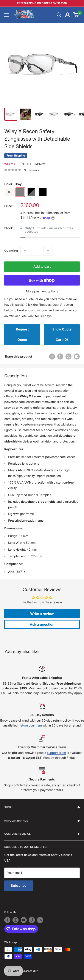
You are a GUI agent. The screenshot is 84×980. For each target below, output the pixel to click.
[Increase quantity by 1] (48, 250)
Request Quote (22, 334)
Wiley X (10, 164)
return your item (30, 725)
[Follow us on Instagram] (15, 920)
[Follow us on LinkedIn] (40, 920)
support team (56, 752)
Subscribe (18, 885)
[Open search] (59, 14)
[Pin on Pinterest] (60, 356)
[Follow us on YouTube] (24, 920)
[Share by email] (77, 356)
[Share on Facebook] (52, 356)
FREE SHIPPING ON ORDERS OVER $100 (42, 3)
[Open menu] (6, 15)
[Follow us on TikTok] (32, 920)
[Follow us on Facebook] (7, 920)
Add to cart (42, 266)
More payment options (42, 291)
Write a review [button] (42, 613)
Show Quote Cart (62, 334)
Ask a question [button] (42, 624)
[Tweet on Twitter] (68, 356)
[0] (76, 14)
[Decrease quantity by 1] (25, 250)
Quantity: (11, 250)
